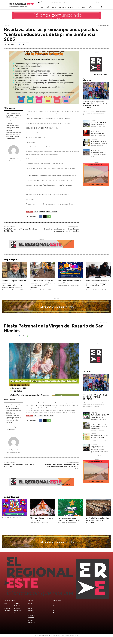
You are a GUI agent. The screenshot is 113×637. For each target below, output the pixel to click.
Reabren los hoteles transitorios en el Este (97, 132)
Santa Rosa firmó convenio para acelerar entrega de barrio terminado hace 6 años (99, 153)
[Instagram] (99, 2)
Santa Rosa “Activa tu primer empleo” (12, 137)
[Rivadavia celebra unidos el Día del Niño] (70, 270)
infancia (48, 211)
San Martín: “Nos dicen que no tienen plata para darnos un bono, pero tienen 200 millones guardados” (13, 127)
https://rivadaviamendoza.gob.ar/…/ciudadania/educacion (43, 206)
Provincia (8, 113)
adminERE (92, 101)
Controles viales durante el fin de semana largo (13, 116)
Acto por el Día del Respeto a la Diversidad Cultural (99, 123)
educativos (42, 211)
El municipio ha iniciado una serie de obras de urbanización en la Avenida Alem (61, 230)
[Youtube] (103, 2)
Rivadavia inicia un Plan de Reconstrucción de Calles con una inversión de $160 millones (42, 284)
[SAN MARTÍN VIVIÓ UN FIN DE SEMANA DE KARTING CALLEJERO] (96, 90)
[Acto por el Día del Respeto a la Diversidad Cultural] (86, 123)
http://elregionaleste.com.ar (13, 160)
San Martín (8, 120)
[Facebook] (97, 2)
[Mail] (53, 608)
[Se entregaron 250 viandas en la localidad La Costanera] (86, 142)
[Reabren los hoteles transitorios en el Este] (86, 133)
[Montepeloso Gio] (13, 150)
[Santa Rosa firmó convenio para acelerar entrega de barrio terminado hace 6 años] (86, 152)
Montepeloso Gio (14, 158)
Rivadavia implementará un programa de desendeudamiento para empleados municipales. (14, 284)
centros (36, 211)
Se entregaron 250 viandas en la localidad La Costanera (99, 142)
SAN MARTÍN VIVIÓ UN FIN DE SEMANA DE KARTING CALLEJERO (95, 105)
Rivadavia (7, 25)
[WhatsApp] (27, 44)
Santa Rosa (9, 134)
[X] (101, 2)
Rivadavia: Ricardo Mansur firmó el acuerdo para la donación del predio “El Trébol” (97, 284)
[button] (101, 7)
